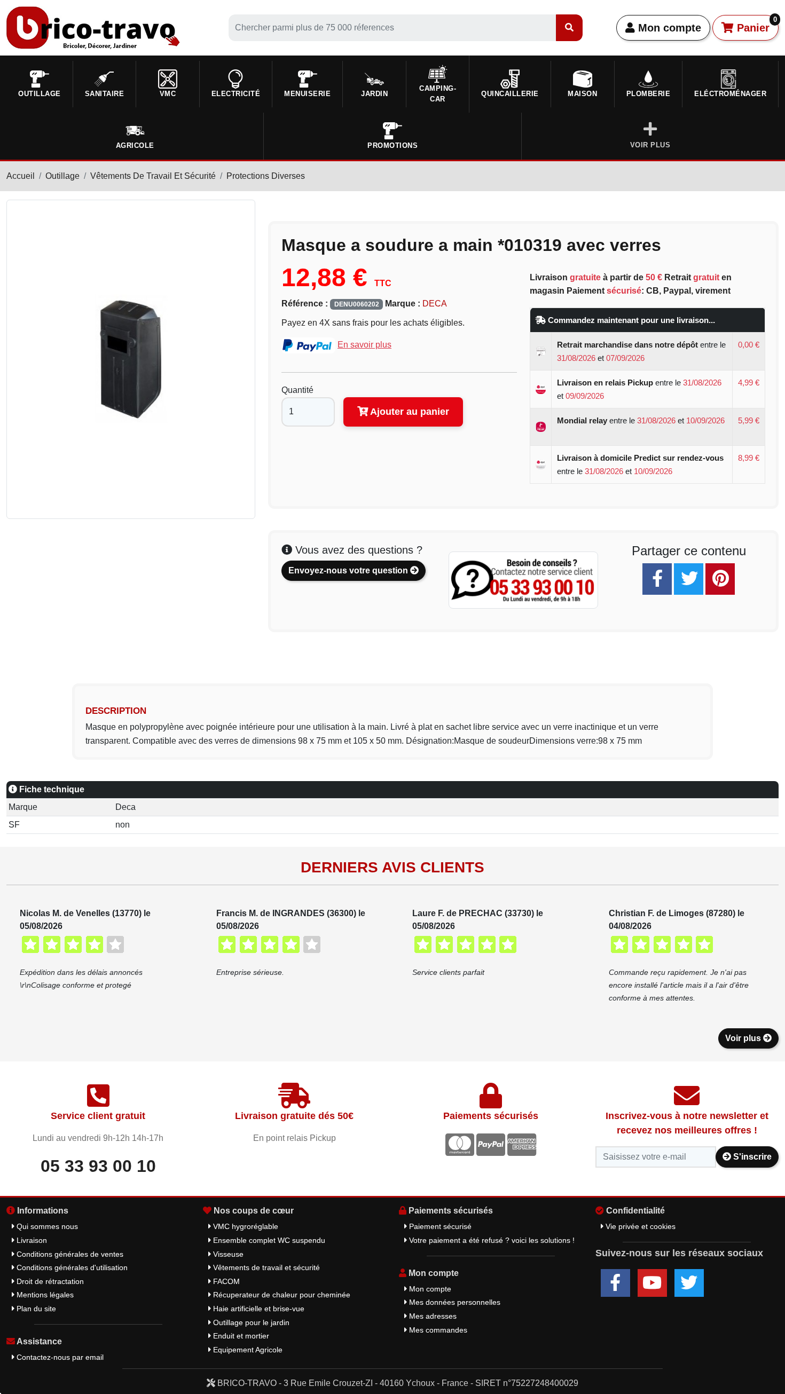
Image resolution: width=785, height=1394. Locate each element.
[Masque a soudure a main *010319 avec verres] (130, 358)
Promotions (392, 145)
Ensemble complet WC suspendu (268, 1240)
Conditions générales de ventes (68, 1254)
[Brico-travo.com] (93, 26)
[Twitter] (688, 579)
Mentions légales (44, 1294)
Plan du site (35, 1308)
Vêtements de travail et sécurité (265, 1267)
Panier (755, 24)
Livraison (30, 1240)
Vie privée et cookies (639, 1226)
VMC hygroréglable (244, 1226)
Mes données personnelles (453, 1302)
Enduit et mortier (240, 1336)
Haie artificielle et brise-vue (257, 1308)
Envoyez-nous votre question (349, 570)
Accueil (20, 175)
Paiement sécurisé (439, 1226)
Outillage (62, 175)
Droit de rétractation (49, 1281)
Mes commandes (437, 1330)
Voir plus (744, 1038)
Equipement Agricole (246, 1349)
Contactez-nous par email (59, 1357)
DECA (434, 303)
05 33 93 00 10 (98, 1166)
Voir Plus (650, 145)
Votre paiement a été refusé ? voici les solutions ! (491, 1240)
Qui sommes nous (46, 1226)
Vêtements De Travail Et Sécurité (153, 175)
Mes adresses (432, 1316)
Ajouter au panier (408, 411)
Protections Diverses (265, 175)
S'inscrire (751, 1156)
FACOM (225, 1281)
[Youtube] (652, 1283)
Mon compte (668, 28)
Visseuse (227, 1254)
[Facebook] (657, 579)
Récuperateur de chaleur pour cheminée (280, 1294)
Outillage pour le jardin (250, 1322)
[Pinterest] (720, 579)
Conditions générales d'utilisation (71, 1267)
